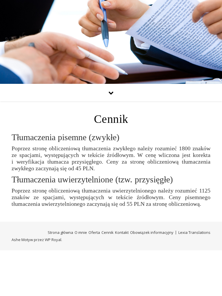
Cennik (107, 232)
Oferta (94, 232)
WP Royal (53, 239)
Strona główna (60, 232)
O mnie (81, 232)
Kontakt (122, 232)
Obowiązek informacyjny (151, 232)
